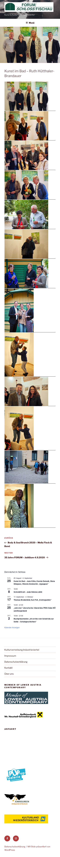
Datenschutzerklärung (15, 662)
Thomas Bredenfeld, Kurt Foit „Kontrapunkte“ (33, 599)
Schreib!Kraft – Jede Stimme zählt (28, 592)
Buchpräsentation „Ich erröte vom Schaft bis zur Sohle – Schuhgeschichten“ (34, 620)
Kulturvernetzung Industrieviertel (21, 650)
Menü (31, 23)
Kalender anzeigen (12, 627)
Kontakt (8, 668)
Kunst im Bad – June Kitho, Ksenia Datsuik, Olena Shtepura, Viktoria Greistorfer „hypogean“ (34, 582)
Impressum (10, 656)
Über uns (9, 674)
